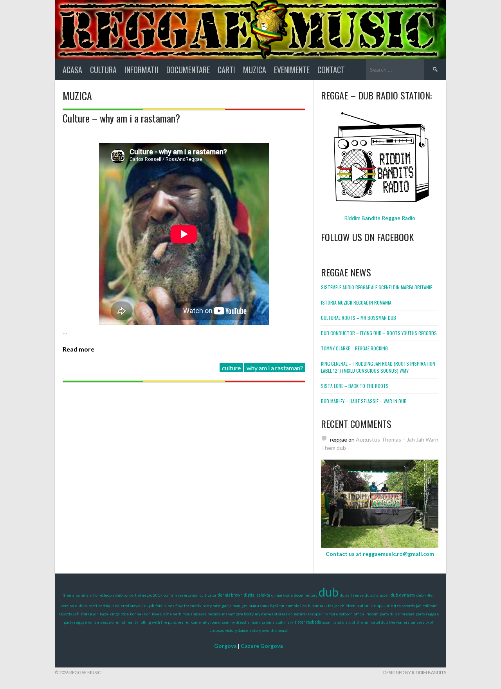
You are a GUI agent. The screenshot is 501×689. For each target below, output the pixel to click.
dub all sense (352, 595)
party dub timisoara (397, 613)
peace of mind (112, 622)
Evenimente (292, 70)
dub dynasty (402, 595)
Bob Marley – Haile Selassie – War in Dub (364, 401)
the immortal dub (372, 622)
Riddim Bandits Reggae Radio (379, 218)
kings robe (119, 613)
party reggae (427, 613)
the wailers (399, 622)
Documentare (188, 70)
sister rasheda (307, 622)
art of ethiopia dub (106, 595)
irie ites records (401, 605)
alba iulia (80, 595)
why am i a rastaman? (275, 368)
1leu (67, 595)
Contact (331, 70)
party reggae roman (81, 622)
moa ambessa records (201, 613)
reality (132, 622)
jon (96, 613)
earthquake (108, 605)
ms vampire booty (238, 613)
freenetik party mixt (202, 605)
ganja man (231, 605)
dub (329, 592)
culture (231, 368)
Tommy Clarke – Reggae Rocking (354, 348)
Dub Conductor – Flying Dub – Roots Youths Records (379, 333)
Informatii (141, 70)
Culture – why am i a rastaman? (121, 118)
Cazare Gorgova (262, 645)
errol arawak (132, 605)
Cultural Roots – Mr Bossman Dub (358, 317)
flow (179, 605)
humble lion (296, 605)
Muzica (254, 70)
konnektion (140, 613)
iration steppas (371, 605)
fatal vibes (164, 605)
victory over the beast (268, 630)
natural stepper (308, 613)
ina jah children (341, 605)
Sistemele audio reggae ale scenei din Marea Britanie (376, 287)
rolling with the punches (161, 622)
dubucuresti (86, 605)
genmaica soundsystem (262, 605)
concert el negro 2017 (143, 595)
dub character (377, 595)
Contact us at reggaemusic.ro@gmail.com (380, 553)
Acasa (72, 70)
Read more (78, 349)
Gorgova (225, 645)
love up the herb (166, 613)
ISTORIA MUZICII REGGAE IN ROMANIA (356, 302)
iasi (323, 605)
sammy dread (234, 622)
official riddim (366, 613)
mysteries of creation (274, 613)
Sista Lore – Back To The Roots (355, 385)
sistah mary (282, 622)
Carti (226, 70)
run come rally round (202, 622)
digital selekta (257, 595)
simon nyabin (259, 622)
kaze (104, 613)
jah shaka (82, 613)
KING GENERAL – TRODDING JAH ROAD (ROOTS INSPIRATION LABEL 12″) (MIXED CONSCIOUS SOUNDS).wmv (378, 367)
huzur (313, 605)
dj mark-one (282, 595)
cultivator (208, 595)
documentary (305, 595)
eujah (149, 605)
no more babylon (338, 613)
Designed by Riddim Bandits (414, 672)
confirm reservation (181, 595)
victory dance (236, 630)
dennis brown (230, 595)
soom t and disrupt (338, 622)
